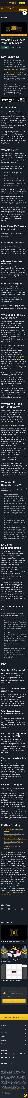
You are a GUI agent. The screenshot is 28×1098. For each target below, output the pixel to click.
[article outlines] (24, 13)
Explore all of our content (12, 1017)
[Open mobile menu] (26, 3)
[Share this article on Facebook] (9, 909)
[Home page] (11, 3)
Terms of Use (19, 1088)
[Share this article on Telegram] (15, 909)
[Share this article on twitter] (2, 909)
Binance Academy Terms (12, 1089)
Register (22, 3)
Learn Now (23, 10)
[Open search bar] (17, 3)
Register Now (14, 1001)
